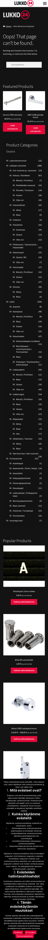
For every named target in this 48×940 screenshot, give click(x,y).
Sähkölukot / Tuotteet (23, 438)
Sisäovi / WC (21, 257)
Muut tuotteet (19, 505)
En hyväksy (30, 932)
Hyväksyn (18, 932)
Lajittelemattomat (17, 160)
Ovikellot (17, 220)
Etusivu (8, 26)
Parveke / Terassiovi (24, 190)
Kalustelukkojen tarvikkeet (28, 341)
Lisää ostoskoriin (12, 127)
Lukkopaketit (19, 369)
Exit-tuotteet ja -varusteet (24, 170)
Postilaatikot (19, 515)
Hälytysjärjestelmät (21, 478)
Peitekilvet (18, 225)
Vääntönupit (18, 252)
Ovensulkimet (19, 205)
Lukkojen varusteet (17, 165)
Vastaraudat (18, 267)
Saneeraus (20, 229)
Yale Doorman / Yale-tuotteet (26, 453)
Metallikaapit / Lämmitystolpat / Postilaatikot (24, 349)
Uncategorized (15, 520)
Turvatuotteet (15, 458)
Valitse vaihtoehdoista (24, 601)
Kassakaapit (18, 488)
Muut (18, 215)
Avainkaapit (18, 463)
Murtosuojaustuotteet (23, 501)
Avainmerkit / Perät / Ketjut (25, 468)
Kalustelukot (18, 336)
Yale (18, 433)
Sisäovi (19, 195)
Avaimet (16, 306)
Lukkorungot (18, 394)
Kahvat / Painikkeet (21, 175)
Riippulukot (18, 419)
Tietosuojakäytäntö (25, 936)
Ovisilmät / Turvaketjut (23, 510)
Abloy (18, 210)
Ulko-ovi (20, 200)
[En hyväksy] (45, 859)
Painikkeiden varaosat (25, 185)
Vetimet (16, 287)
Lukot (12, 301)
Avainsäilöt (18, 473)
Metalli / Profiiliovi (24, 180)
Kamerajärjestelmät (22, 483)
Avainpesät (18, 311)
